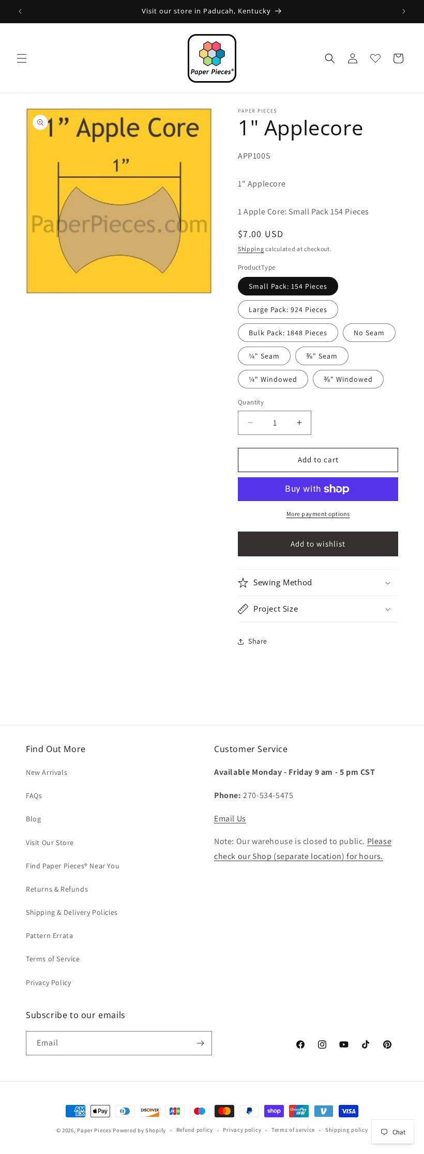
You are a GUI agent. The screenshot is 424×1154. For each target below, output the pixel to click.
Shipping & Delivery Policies (72, 912)
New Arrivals (46, 772)
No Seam (369, 332)
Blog (33, 818)
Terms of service (293, 1129)
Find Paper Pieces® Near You (72, 865)
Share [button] (257, 641)
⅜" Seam (322, 356)
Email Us (230, 818)
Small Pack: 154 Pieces (288, 286)
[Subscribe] (200, 1043)
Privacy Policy (48, 982)
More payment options (318, 514)
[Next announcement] (403, 11)
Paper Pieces (94, 1130)
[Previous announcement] (20, 11)
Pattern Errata (49, 935)
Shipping (251, 249)
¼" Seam (264, 356)
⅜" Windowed (348, 379)
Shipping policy (346, 1129)
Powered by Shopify (139, 1130)
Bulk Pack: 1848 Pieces (288, 332)
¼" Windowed (273, 379)
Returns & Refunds (57, 889)
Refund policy (194, 1129)
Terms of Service (53, 958)
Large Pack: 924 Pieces (288, 309)
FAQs (34, 795)
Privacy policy (242, 1129)
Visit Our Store (50, 842)
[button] (21, 58)
